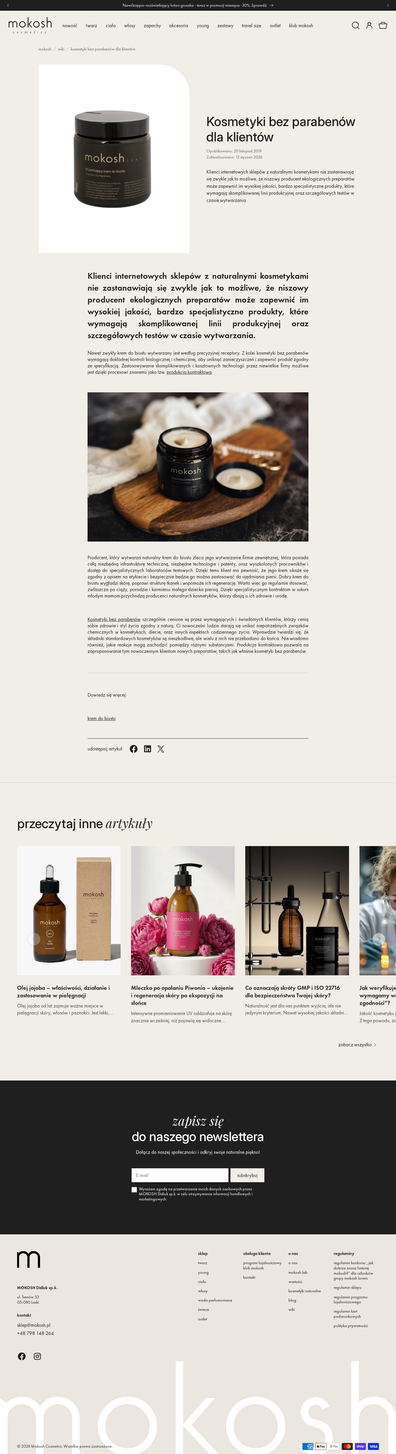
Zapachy (152, 25)
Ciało (111, 25)
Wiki (61, 49)
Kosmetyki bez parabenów (114, 619)
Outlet (275, 25)
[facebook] (21, 1356)
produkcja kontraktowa (189, 372)
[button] (355, 25)
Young (203, 25)
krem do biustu (102, 718)
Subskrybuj (247, 1175)
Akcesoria (178, 25)
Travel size (251, 25)
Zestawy (225, 25)
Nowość (69, 25)
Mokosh (45, 49)
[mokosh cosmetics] (30, 25)
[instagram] (37, 1356)
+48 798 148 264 (35, 1333)
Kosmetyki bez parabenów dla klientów (103, 49)
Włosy (129, 25)
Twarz (91, 25)
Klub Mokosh (301, 25)
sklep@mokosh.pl (33, 1325)
